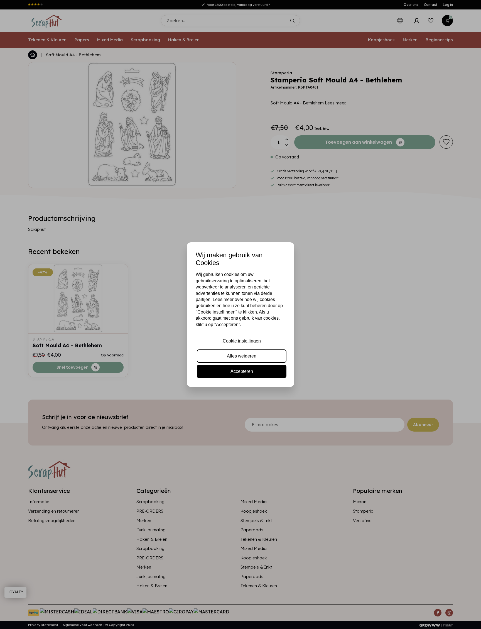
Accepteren (241, 371)
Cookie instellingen (242, 341)
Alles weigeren (241, 356)
